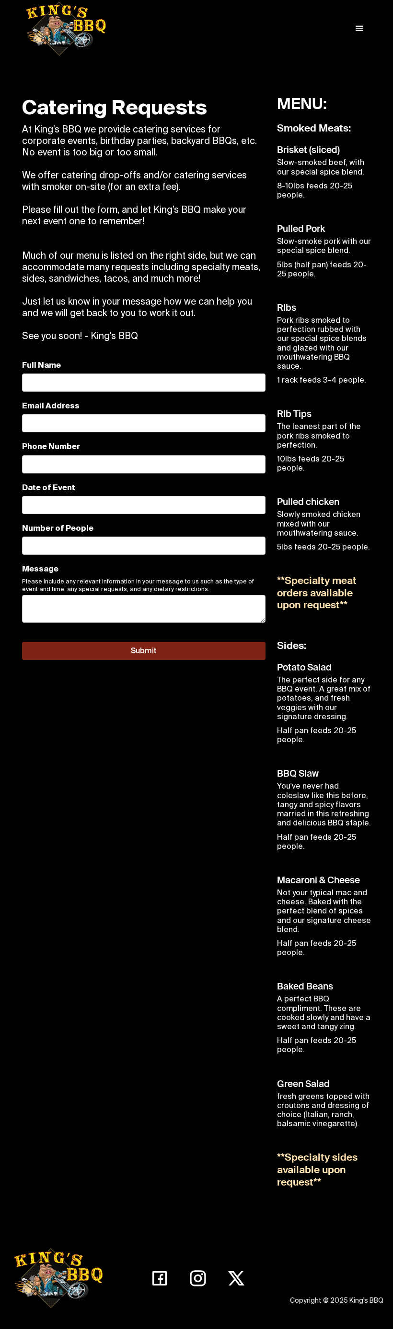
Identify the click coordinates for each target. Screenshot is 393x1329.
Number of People (57, 528)
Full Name (41, 365)
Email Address (51, 405)
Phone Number (51, 446)
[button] (359, 28)
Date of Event (48, 487)
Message (40, 568)
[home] (65, 28)
